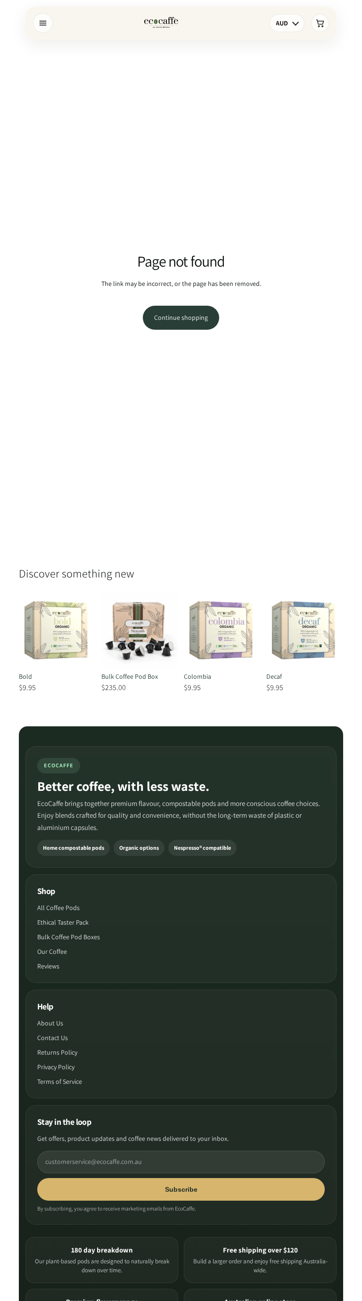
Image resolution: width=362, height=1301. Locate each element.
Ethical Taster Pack (63, 922)
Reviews (48, 966)
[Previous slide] (29, 629)
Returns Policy (57, 1052)
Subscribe (181, 1189)
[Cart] (320, 23)
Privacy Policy (55, 1067)
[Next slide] (85, 629)
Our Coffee (52, 951)
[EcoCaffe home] (161, 23)
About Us (50, 1023)
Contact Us (52, 1037)
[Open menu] (43, 23)
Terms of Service (59, 1081)
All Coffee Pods (58, 907)
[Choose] (81, 653)
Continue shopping (181, 317)
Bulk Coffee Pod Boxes (68, 937)
